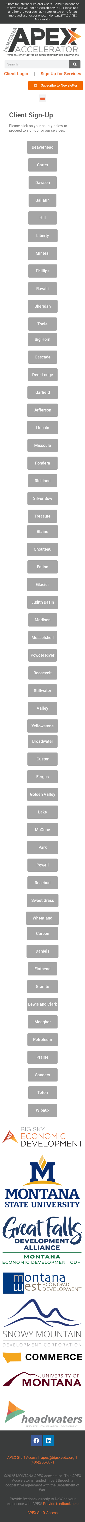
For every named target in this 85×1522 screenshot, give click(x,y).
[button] (42, 98)
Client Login (16, 73)
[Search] (74, 64)
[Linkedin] (48, 1440)
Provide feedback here (60, 1504)
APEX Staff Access (22, 1457)
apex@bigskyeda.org (57, 1457)
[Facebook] (36, 1440)
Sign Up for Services (61, 73)
